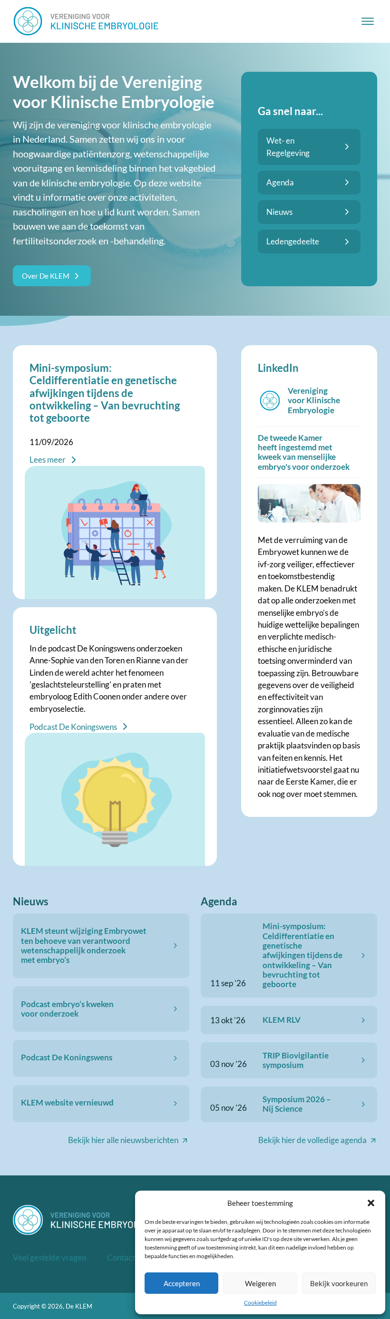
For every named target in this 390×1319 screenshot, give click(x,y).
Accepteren (182, 1283)
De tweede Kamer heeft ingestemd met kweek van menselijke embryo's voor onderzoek (304, 452)
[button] (371, 1203)
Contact (121, 1257)
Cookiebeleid (260, 1302)
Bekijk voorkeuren (339, 1283)
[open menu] (367, 21)
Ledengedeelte (292, 241)
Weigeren (260, 1283)
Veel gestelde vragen (49, 1257)
